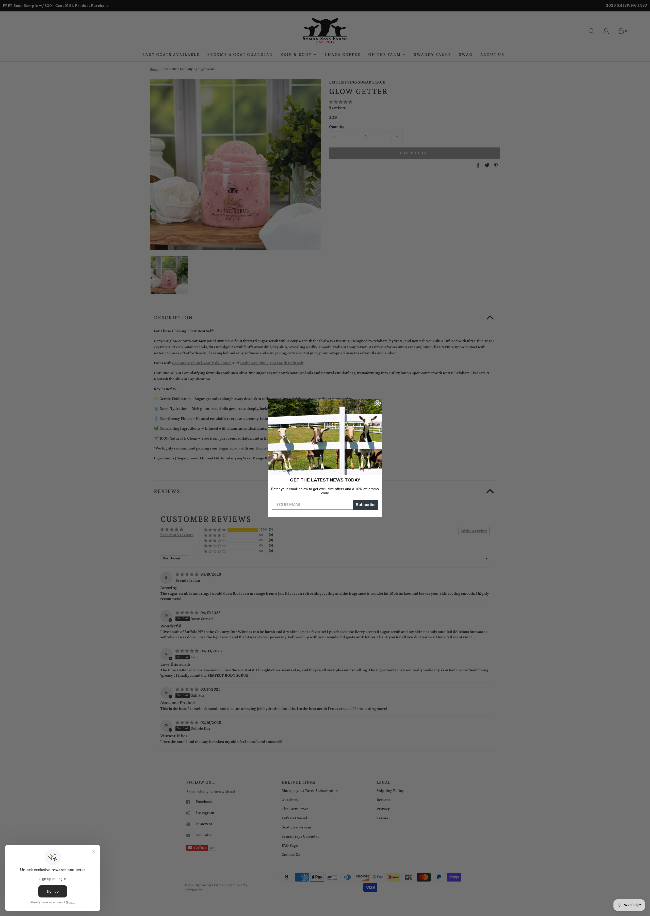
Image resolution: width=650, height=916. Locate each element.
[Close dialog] (377, 403)
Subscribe (366, 505)
